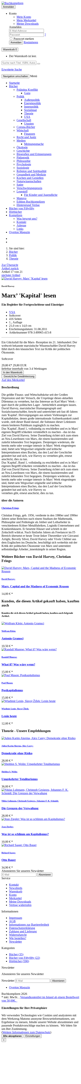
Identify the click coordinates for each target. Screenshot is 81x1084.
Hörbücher (15, 211)
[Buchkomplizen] (12, 3)
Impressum (15, 917)
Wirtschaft (23, 130)
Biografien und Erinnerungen (34, 154)
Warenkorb (10, 49)
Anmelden (8, 6)
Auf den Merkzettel (13, 380)
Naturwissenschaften (29, 181)
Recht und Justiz (26, 137)
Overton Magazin (19, 232)
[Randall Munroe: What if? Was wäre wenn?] (40, 649)
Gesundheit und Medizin (31, 174)
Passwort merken (23, 38)
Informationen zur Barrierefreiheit (29, 924)
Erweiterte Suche (12, 69)
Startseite (14, 82)
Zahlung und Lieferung (23, 931)
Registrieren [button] (31, 42)
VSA (12, 312)
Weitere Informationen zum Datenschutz (26, 1032)
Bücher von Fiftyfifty (21, 208)
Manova (21, 198)
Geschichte (23, 150)
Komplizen (15, 215)
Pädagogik (23, 157)
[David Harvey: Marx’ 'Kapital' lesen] (24, 278)
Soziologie (23, 167)
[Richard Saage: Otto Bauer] (40, 845)
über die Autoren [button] (12, 500)
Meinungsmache (34, 144)
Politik (20, 96)
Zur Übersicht (10, 265)
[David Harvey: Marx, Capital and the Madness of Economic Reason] (40, 569)
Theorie (28, 113)
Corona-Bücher (26, 127)
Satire (20, 184)
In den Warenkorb (12, 372)
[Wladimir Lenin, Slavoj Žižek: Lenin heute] (40, 701)
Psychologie (24, 164)
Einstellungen (32, 1036)
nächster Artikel (11, 275)
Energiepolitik (32, 103)
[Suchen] (38, 63)
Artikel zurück (10, 268)
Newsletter (15, 941)
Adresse (21, 225)
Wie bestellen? (17, 938)
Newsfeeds (15, 888)
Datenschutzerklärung (22, 928)
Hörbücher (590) (19, 961)
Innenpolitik (31, 106)
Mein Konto (24, 16)
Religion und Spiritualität (31, 171)
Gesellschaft (24, 120)
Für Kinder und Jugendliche (40, 194)
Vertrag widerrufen (20, 905)
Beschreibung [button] (10, 387)
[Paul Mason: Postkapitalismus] (40, 675)
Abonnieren (45, 874)
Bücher (13, 86)
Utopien (29, 123)
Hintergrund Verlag (28, 205)
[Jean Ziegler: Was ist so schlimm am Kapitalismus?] (40, 819)
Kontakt (21, 222)
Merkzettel (15, 898)
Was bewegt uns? (27, 218)
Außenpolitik (32, 99)
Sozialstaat (30, 110)
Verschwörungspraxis (29, 188)
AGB (12, 921)
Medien (21, 140)
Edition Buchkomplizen (31, 201)
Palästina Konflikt (27, 89)
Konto (13, 894)
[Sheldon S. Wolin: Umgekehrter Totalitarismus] (40, 764)
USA (27, 116)
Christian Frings (10, 508)
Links (20, 228)
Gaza (27, 93)
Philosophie (24, 161)
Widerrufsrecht (18, 934)
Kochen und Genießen (30, 177)
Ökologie (22, 147)
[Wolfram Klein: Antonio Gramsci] (40, 623)
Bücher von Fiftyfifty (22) (24, 957)
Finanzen (29, 133)
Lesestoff (22, 191)
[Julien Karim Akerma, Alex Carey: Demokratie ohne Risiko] (40, 738)
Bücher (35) (16, 954)
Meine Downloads (20, 901)
